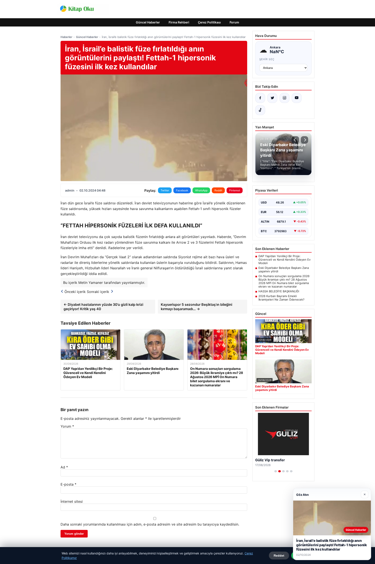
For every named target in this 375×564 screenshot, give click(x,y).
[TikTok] (260, 110)
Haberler (66, 37)
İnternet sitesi (72, 501)
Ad (64, 467)
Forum (234, 22)
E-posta (68, 484)
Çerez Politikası (209, 22)
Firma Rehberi (179, 22)
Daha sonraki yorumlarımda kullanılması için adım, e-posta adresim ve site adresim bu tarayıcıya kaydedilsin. (150, 524)
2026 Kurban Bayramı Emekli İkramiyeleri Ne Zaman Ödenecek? (281, 297)
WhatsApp (201, 190)
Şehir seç (267, 59)
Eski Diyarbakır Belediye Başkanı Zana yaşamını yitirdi (283, 269)
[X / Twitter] (272, 98)
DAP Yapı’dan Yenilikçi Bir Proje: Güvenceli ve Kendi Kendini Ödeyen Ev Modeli (284, 259)
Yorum (67, 426)
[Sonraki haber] (304, 140)
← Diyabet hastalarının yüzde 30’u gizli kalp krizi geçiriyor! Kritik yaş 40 (103, 306)
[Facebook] (260, 98)
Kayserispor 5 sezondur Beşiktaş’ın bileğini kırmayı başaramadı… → (196, 306)
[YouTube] (297, 98)
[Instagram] (284, 98)
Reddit (218, 190)
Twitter (165, 190)
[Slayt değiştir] (275, 471)
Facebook (182, 190)
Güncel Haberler (148, 22)
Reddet (279, 555)
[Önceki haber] (295, 140)
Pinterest (234, 190)
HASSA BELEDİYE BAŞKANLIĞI (278, 291)
